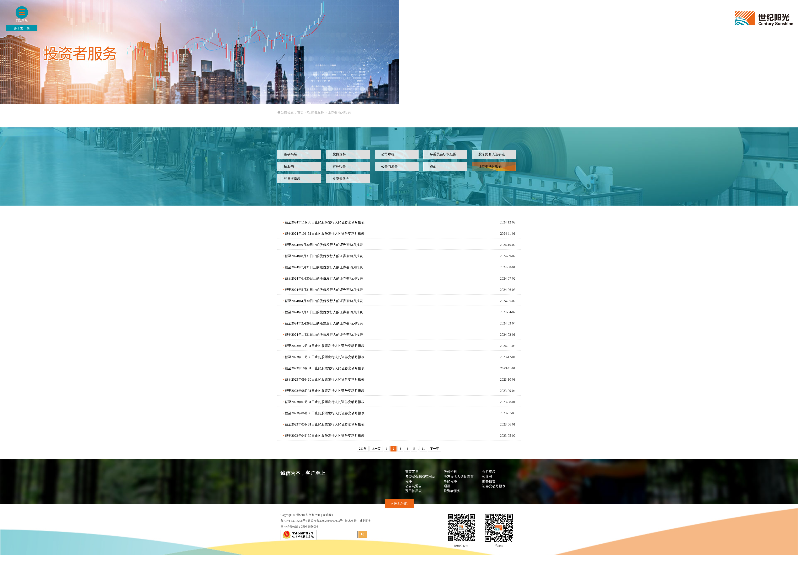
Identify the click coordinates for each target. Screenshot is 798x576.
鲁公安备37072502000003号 (325, 520)
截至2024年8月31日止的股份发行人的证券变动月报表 (323, 256)
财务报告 (488, 481)
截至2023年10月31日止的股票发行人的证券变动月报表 (324, 368)
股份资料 (450, 472)
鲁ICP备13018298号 (293, 520)
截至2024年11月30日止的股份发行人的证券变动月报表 (324, 222)
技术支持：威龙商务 (358, 520)
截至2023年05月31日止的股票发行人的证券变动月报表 (324, 424)
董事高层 (412, 472)
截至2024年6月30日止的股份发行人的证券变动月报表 (323, 278)
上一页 (376, 448)
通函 (447, 486)
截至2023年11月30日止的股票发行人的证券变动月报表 (324, 357)
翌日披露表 (413, 491)
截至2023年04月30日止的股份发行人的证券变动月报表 (324, 435)
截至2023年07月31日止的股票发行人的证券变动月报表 (324, 402)
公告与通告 (413, 486)
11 (423, 448)
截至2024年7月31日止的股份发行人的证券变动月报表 (323, 267)
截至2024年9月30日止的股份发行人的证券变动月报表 (323, 245)
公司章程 (488, 472)
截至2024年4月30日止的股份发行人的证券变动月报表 (323, 301)
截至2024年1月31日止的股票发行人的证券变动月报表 (323, 334)
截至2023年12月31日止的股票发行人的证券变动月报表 (324, 346)
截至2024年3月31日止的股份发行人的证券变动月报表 (323, 312)
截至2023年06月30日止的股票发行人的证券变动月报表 (324, 413)
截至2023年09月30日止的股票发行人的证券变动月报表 (324, 379)
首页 (300, 112)
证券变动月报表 (339, 112)
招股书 (487, 476)
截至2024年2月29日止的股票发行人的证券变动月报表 (323, 323)
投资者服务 (315, 112)
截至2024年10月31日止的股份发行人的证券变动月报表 (324, 233)
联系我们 (328, 515)
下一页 (434, 448)
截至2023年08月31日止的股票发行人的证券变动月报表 (324, 390)
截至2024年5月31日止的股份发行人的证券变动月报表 (323, 289)
